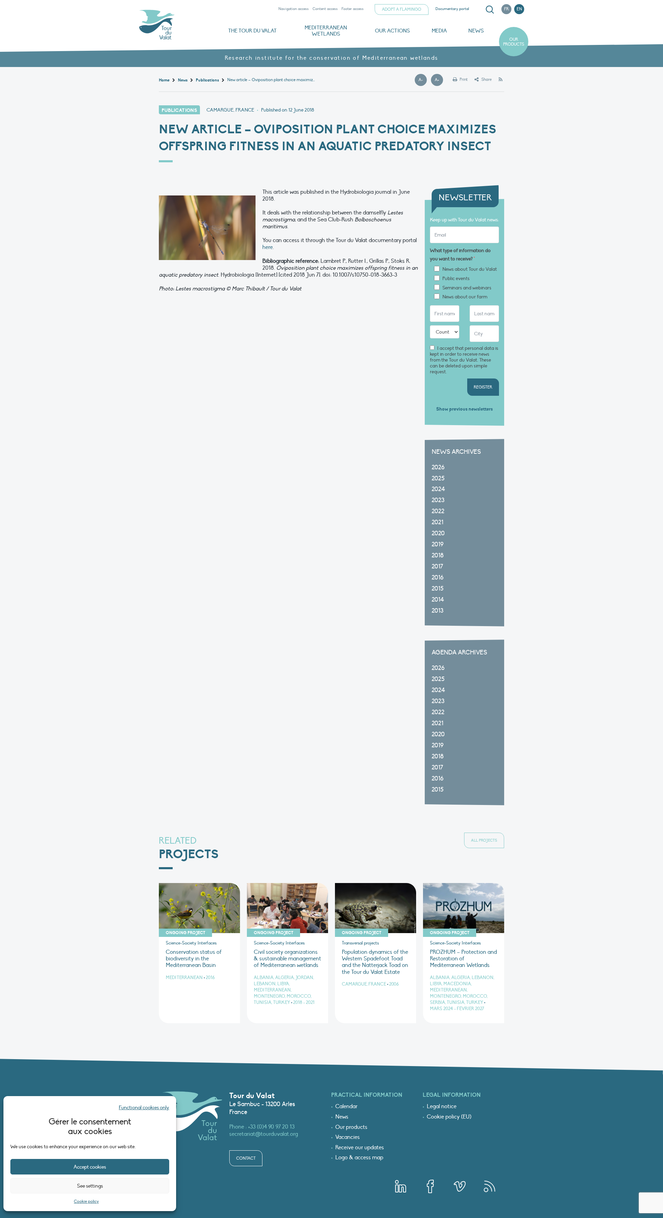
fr (506, 9)
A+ (439, 80)
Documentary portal (452, 9)
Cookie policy (86, 1201)
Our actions (392, 31)
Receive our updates (359, 1148)
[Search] (489, 9)
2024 (438, 489)
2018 (438, 555)
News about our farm (464, 297)
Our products (513, 42)
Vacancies (347, 1137)
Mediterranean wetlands (326, 31)
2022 (438, 511)
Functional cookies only (144, 1107)
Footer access (353, 9)
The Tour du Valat (252, 31)
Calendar (346, 1107)
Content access (325, 9)
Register (483, 387)
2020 (438, 533)
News (476, 31)
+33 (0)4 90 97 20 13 (271, 1126)
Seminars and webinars (466, 288)
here (267, 247)
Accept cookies (90, 1167)
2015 (437, 588)
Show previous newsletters (464, 409)
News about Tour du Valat (469, 269)
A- (423, 80)
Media (439, 31)
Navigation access (293, 9)
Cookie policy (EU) (449, 1117)
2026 (438, 467)
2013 (437, 610)
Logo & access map (359, 1158)
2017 (437, 566)
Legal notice (442, 1107)
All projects (484, 840)
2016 (437, 577)
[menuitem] (488, 9)
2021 (437, 522)
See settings (90, 1186)
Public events (456, 278)
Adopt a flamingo (401, 9)
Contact (246, 1158)
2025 (438, 478)
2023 (438, 500)
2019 (437, 544)
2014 (438, 599)
